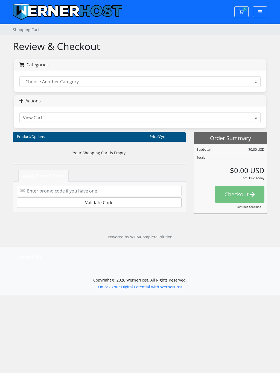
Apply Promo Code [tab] (43, 176)
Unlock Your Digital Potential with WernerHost (140, 286)
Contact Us (29, 257)
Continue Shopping (249, 207)
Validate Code (99, 203)
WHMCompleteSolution (151, 236)
